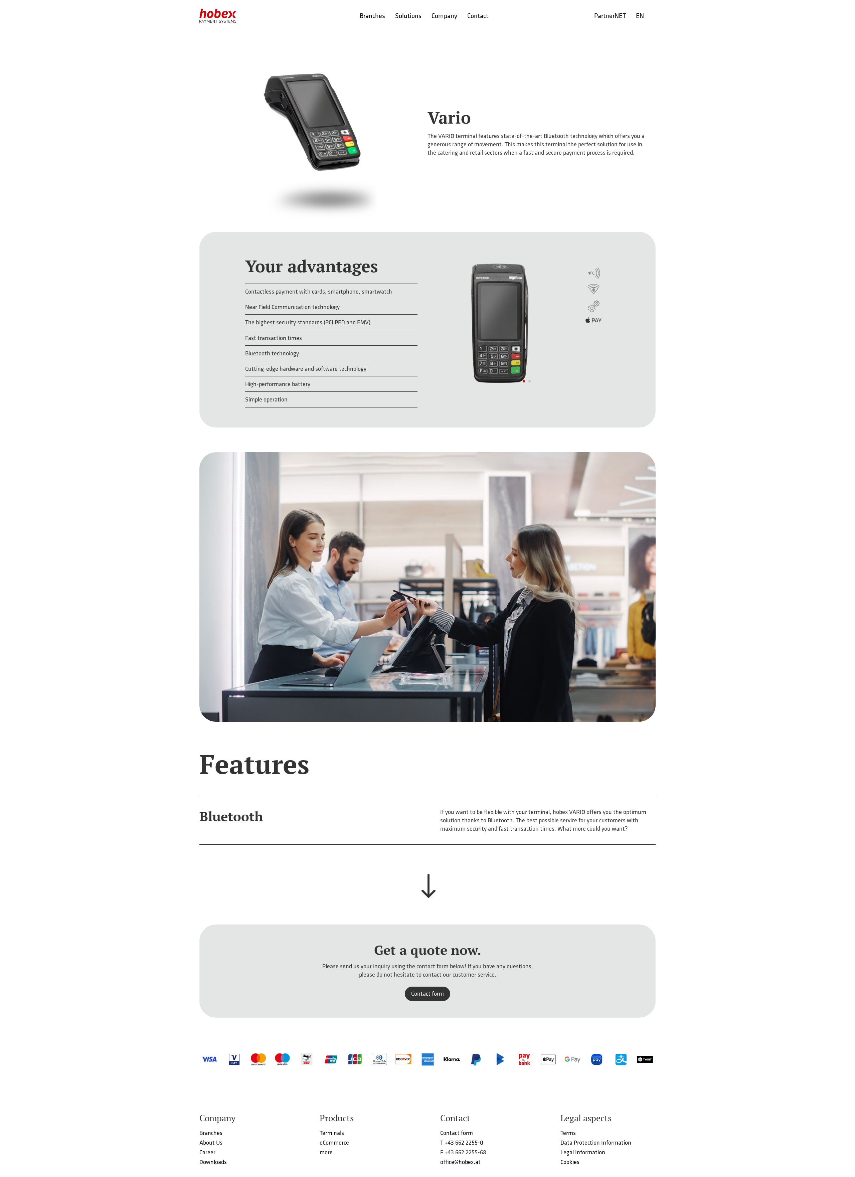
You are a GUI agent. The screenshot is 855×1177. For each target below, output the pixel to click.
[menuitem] (372, 15)
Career (207, 1152)
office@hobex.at (460, 1162)
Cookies (569, 1162)
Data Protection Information (595, 1142)
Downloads (213, 1162)
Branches (210, 1133)
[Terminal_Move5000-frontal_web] (524, 395)
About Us (210, 1142)
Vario (449, 117)
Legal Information (582, 1152)
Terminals (332, 1133)
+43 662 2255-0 (464, 1142)
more (326, 1152)
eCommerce (334, 1142)
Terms (568, 1133)
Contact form (427, 993)
